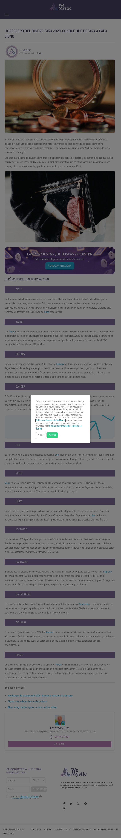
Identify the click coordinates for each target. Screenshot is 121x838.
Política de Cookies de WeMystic (50, 420)
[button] (41, 435)
